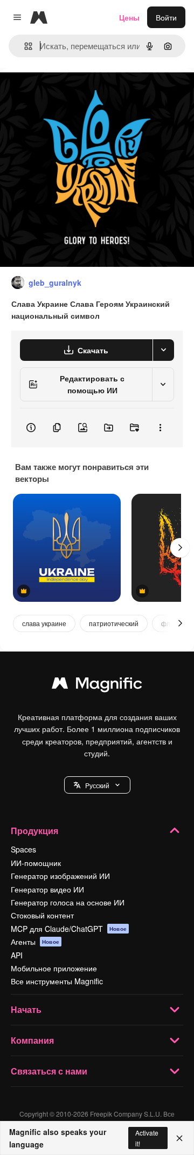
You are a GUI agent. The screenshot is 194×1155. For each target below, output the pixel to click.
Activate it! (146, 1137)
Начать (26, 1009)
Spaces (23, 849)
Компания (32, 1040)
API (17, 955)
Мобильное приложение (54, 968)
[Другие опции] (160, 428)
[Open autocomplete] (24, 46)
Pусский (97, 785)
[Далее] (180, 548)
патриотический (113, 623)
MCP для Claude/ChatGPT (69, 928)
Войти (166, 17)
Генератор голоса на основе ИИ (67, 902)
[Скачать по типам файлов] (163, 350)
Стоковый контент (42, 915)
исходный (72, 92)
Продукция (34, 830)
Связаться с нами (49, 1071)
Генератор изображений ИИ (60, 875)
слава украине (44, 623)
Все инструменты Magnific (57, 981)
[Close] (179, 1138)
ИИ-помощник (36, 862)
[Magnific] (97, 685)
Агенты (35, 941)
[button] (97, 785)
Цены (129, 17)
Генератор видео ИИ (47, 889)
